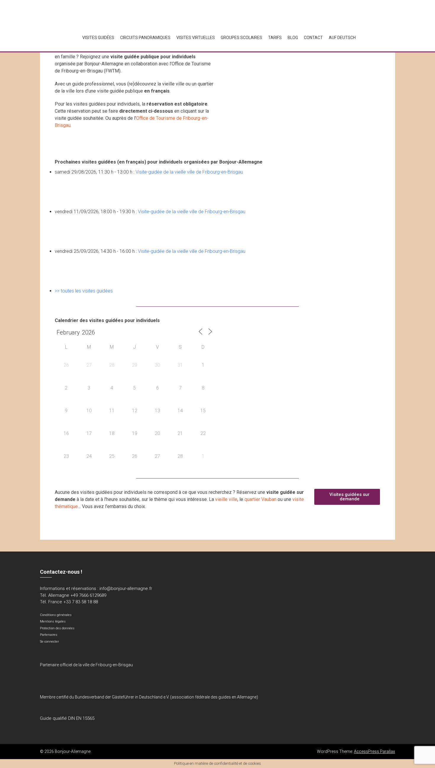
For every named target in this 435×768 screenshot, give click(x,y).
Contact (313, 37)
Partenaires (48, 635)
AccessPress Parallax (374, 751)
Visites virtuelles (195, 37)
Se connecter (49, 641)
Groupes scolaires (241, 37)
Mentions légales (53, 621)
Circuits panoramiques (145, 37)
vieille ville (226, 499)
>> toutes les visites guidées (84, 291)
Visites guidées (98, 37)
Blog (293, 37)
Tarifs (275, 37)
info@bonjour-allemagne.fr (125, 588)
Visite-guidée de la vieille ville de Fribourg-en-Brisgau (189, 172)
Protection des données (57, 628)
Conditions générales (56, 615)
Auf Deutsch (342, 37)
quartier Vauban (260, 499)
